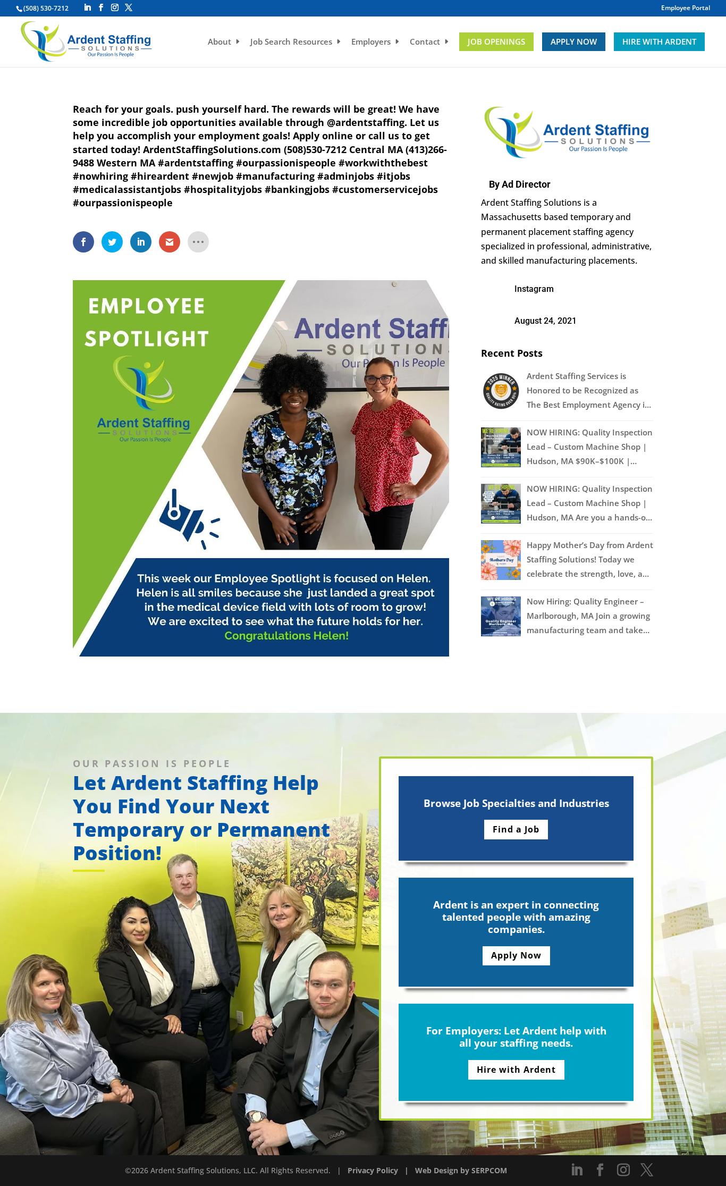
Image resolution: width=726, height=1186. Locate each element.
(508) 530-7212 (46, 8)
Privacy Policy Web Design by (409, 1170)
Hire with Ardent (659, 41)
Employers (371, 42)
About (219, 42)
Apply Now (574, 41)
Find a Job (516, 829)
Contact (425, 42)
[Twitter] (128, 8)
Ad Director (526, 184)
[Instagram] (115, 8)
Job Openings (496, 41)
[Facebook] (101, 8)
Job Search (291, 42)
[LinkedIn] (87, 8)
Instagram (534, 289)
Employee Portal (685, 8)
